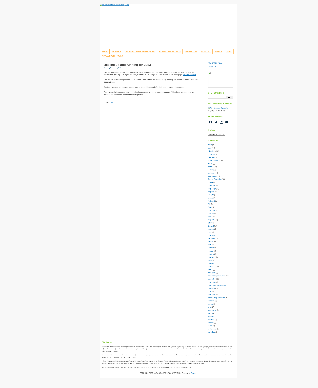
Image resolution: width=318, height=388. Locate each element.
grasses (211, 229)
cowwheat (211, 185)
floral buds (212, 210)
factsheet (211, 201)
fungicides (211, 220)
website (211, 323)
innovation (211, 238)
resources (211, 295)
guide (210, 232)
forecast (211, 213)
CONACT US (213, 66)
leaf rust (211, 248)
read (209, 291)
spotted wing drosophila (216, 298)
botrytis (210, 167)
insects (210, 241)
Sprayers (211, 301)
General (211, 226)
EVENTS (218, 51)
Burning (211, 170)
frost (209, 217)
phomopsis (212, 282)
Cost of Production (214, 179)
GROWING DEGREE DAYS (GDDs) (140, 51)
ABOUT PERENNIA (215, 63)
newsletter (211, 266)
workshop (211, 332)
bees (111, 102)
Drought (211, 195)
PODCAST (206, 51)
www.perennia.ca (189, 75)
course (210, 182)
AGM (210, 145)
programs (211, 288)
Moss (210, 260)
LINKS (229, 51)
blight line (211, 151)
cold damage (212, 176)
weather (211, 316)
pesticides (211, 279)
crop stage (212, 189)
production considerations (217, 285)
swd (209, 307)
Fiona (210, 207)
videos (210, 313)
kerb (209, 245)
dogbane (211, 192)
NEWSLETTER (191, 51)
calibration (211, 173)
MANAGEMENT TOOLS (112, 56)
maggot (210, 251)
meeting (211, 254)
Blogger (193, 373)
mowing (211, 263)
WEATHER (116, 51)
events (210, 198)
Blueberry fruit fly (214, 160)
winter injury (212, 329)
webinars (211, 320)
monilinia (211, 257)
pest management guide (216, 276)
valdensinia (212, 310)
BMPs (210, 164)
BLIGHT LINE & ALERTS (170, 51)
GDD (210, 223)
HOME (105, 51)
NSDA (210, 270)
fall (209, 204)
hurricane (211, 235)
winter (210, 326)
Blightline (211, 154)
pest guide (212, 273)
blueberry (211, 157)
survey (210, 304)
